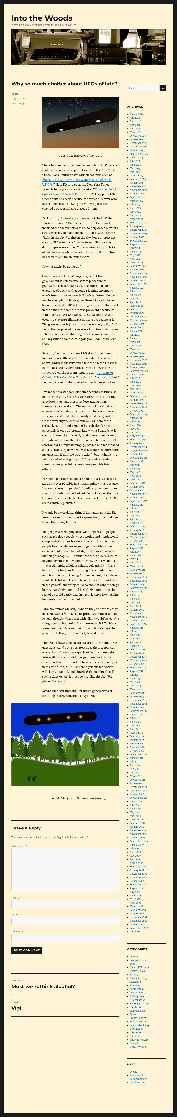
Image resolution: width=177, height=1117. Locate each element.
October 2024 (137, 193)
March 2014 (136, 645)
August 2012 (136, 714)
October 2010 (137, 794)
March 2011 (136, 776)
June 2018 (135, 468)
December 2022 (138, 273)
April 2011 (135, 772)
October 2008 (137, 881)
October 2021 (137, 323)
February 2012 (137, 736)
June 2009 (135, 852)
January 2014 (137, 653)
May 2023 (135, 255)
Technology (17, 103)
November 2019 (138, 407)
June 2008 (135, 895)
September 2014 (138, 624)
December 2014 (138, 613)
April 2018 (135, 475)
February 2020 (138, 396)
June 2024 (135, 208)
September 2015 (138, 588)
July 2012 (135, 718)
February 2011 (137, 779)
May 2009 (135, 855)
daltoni (15, 93)
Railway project (138, 996)
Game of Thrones (139, 967)
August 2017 (136, 504)
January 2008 (137, 913)
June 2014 (135, 635)
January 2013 (137, 696)
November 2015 (138, 580)
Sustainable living (139, 1025)
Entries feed (136, 1075)
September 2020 (139, 371)
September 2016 (139, 544)
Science (134, 1014)
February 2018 (137, 483)
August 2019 (136, 418)
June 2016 (135, 555)
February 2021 (137, 352)
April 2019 (135, 432)
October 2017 (137, 497)
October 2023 (137, 237)
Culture (134, 956)
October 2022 (137, 280)
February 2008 (138, 910)
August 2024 (137, 200)
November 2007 (138, 920)
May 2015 (135, 602)
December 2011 (138, 743)
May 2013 (135, 682)
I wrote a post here (74, 218)
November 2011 (138, 747)
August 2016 (136, 548)
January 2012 (137, 740)
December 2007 (138, 917)
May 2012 (135, 725)
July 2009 (135, 848)
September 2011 (138, 754)
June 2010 (135, 808)
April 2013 (135, 685)
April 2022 (135, 302)
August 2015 (136, 591)
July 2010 (135, 805)
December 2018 (138, 446)
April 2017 (135, 519)
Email (16, 914)
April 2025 (135, 172)
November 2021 (138, 320)
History (134, 974)
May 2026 (135, 125)
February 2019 (138, 439)
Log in (133, 1071)
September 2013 (138, 667)
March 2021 (136, 349)
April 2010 (135, 815)
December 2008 (138, 873)
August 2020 (137, 374)
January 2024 (137, 226)
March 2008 (136, 906)
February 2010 (137, 823)
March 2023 (136, 262)
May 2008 (135, 899)
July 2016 (135, 551)
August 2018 (136, 461)
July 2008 (135, 891)
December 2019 (138, 403)
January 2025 (137, 182)
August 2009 (137, 844)
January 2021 (137, 356)
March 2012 (136, 732)
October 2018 (137, 454)
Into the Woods (41, 18)
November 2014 (138, 617)
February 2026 (138, 135)
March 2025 (136, 175)
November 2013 (138, 660)
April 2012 (135, 729)
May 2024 (135, 211)
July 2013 (134, 674)
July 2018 (135, 465)
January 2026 (137, 139)
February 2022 (138, 309)
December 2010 (138, 787)
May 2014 (135, 638)
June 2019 (135, 425)
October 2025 (137, 150)
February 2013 (137, 692)
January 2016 (137, 573)
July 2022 (135, 291)
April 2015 (135, 606)
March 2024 (136, 219)
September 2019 (139, 414)
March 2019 (136, 436)
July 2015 (135, 595)
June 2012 (135, 721)
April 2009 (135, 859)
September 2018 (138, 457)
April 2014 (135, 642)
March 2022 (136, 305)
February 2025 (138, 179)
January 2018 (137, 486)
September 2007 (139, 928)
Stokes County (138, 1018)
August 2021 (136, 331)
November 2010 (138, 790)
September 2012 (138, 711)
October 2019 (137, 410)
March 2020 (136, 392)
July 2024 (135, 204)
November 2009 (138, 834)
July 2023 (135, 248)
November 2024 (138, 190)
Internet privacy (138, 978)
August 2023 (136, 244)
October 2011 (137, 750)
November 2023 (138, 233)
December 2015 (138, 577)
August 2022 (137, 287)
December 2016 (138, 533)
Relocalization (137, 999)
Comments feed (138, 1079)
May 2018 (135, 472)
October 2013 (137, 664)
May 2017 (135, 515)
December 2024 (138, 186)
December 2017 (138, 490)
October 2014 (137, 620)
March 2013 (136, 689)
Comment (19, 845)
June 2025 (135, 164)
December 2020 (138, 360)
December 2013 (138, 656)
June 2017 (135, 512)
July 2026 (135, 117)
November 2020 (138, 363)
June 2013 (135, 678)
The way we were (139, 1039)
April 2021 (135, 345)
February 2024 (138, 222)
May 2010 (135, 812)
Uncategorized (138, 1047)
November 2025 (138, 146)
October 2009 (137, 837)
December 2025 (138, 143)
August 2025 (137, 157)
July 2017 (135, 508)
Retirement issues (140, 1003)
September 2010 (138, 797)
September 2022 (139, 284)
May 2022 (135, 298)
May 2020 (135, 385)
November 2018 (138, 450)
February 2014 (137, 649)
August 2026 (137, 114)
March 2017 (136, 522)
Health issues (137, 971)
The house (135, 1032)
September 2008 (139, 884)
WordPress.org (138, 1082)
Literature (135, 981)
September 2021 (138, 327)
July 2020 (135, 378)
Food (132, 963)
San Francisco (137, 1010)
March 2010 (136, 819)
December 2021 (138, 316)
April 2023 (135, 258)
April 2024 (135, 215)
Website (17, 931)
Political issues (138, 992)
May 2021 (135, 342)
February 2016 (138, 569)
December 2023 (138, 229)
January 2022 (137, 313)
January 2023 (137, 269)
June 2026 (135, 121)
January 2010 (137, 826)
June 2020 (135, 381)
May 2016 (135, 559)
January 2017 (137, 530)
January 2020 (137, 399)
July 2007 (135, 931)
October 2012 (137, 707)
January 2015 (137, 609)
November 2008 (138, 877)
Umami (134, 1043)
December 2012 (138, 700)
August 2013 (136, 671)
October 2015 (137, 584)
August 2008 (137, 888)
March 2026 (136, 132)
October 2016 (137, 541)
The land (134, 1036)
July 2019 (135, 421)
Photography (137, 989)
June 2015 (135, 598)
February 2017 (137, 526)
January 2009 (137, 870)
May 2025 (135, 168)
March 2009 (136, 863)
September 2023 (139, 240)
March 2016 (136, 566)
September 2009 (139, 841)
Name (16, 897)
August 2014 (136, 627)
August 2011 (136, 758)
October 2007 (137, 924)
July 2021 (135, 334)
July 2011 (134, 761)
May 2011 (135, 768)
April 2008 (135, 902)
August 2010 (136, 801)
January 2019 (137, 443)
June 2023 (135, 251)
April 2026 (135, 128)
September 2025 (139, 153)
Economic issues (139, 960)
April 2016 (135, 562)
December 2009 (138, 830)
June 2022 (135, 295)
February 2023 (138, 266)
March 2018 (136, 479)
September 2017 (138, 501)
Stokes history (138, 1021)
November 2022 (138, 276)
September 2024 (139, 197)
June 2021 (135, 338)
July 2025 (135, 161)
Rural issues (136, 1007)
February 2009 (138, 866)
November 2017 (138, 494)
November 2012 (138, 703)
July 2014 (135, 631)
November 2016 (138, 537)
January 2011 (137, 783)
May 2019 (135, 428)
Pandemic (135, 985)
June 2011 (135, 765)
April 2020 (135, 389)
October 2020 (137, 367)
